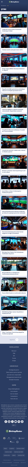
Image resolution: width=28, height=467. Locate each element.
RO (13, 425)
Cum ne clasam (14, 394)
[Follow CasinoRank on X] (12, 421)
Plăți (14, 353)
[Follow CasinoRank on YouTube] (15, 421)
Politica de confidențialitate (7, 462)
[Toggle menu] (2, 1)
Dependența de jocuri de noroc (19, 460)
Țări (14, 355)
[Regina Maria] (9, 438)
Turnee (14, 358)
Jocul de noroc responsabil (14, 375)
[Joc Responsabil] (21, 438)
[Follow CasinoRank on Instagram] (9, 421)
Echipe (14, 360)
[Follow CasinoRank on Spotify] (19, 421)
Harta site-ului (14, 398)
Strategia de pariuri (14, 370)
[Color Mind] (14, 438)
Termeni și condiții (14, 465)
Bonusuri (14, 351)
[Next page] (17, 339)
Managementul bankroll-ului (14, 377)
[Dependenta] (12, 442)
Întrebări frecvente (14, 379)
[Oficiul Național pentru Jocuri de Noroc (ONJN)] (4, 438)
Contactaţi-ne (14, 396)
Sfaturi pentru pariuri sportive (14, 372)
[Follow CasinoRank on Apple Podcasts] (22, 421)
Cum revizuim (14, 391)
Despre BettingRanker (14, 389)
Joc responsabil (16, 462)
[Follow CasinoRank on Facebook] (5, 421)
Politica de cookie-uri (7, 460)
